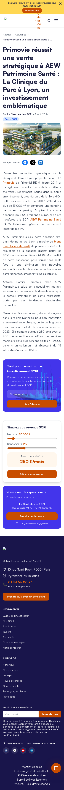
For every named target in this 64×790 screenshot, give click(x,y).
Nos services (10, 669)
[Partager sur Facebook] (25, 162)
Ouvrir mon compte (14, 642)
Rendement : (17, 443)
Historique (9, 664)
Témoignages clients (14, 691)
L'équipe (7, 675)
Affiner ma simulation (32, 473)
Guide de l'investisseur (16, 615)
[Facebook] (6, 750)
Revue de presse (12, 680)
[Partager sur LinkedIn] (40, 162)
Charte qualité (11, 685)
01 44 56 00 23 (20, 582)
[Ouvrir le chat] (56, 768)
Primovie (8, 182)
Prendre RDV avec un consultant (26, 596)
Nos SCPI (8, 621)
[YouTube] (23, 750)
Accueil (7, 34)
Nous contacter (12, 647)
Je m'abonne (32, 403)
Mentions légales (32, 767)
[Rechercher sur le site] (49, 21)
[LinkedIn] (31, 750)
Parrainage (9, 696)
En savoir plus (32, 10)
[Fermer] (60, 3)
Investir (7, 631)
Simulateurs (9, 626)
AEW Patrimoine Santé (45, 219)
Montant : (18, 434)
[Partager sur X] (33, 162)
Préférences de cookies (32, 775)
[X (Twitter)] (14, 750)
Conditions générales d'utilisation (32, 771)
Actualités (20, 34)
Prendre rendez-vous (32, 516)
